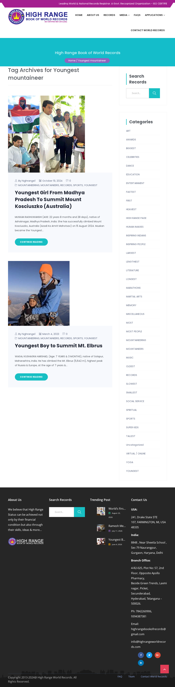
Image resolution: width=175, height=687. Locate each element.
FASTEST (131, 192)
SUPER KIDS (132, 427)
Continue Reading (31, 241)
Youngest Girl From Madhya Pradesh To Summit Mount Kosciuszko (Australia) (50, 199)
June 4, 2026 (117, 544)
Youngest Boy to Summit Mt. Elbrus (58, 345)
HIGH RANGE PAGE (136, 218)
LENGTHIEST (132, 261)
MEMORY (131, 305)
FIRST (129, 200)
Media (123, 15)
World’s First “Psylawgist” (117, 508)
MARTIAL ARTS (134, 296)
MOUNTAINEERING (28, 185)
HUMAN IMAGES (135, 226)
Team (131, 676)
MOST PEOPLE (134, 331)
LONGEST (131, 279)
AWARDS (131, 139)
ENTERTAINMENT (135, 183)
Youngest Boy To (117, 539)
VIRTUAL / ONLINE (136, 453)
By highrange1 (27, 180)
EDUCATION (133, 174)
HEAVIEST (131, 209)
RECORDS (66, 185)
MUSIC (129, 357)
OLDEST (130, 366)
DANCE (130, 165)
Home (78, 15)
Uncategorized (135, 445)
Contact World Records (148, 30)
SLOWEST (131, 383)
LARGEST (131, 253)
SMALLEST (131, 392)
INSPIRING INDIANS (136, 235)
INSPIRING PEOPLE (136, 244)
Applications (154, 15)
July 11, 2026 (117, 531)
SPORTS (78, 185)
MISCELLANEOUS (135, 314)
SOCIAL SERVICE (135, 401)
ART (128, 131)
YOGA (129, 462)
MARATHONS (133, 288)
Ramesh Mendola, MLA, (117, 526)
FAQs (137, 15)
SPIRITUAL (131, 410)
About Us (93, 15)
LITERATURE (132, 270)
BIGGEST (131, 148)
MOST (129, 322)
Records (109, 15)
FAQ (120, 676)
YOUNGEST (90, 185)
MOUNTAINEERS (50, 185)
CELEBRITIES (132, 157)
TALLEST (130, 436)
